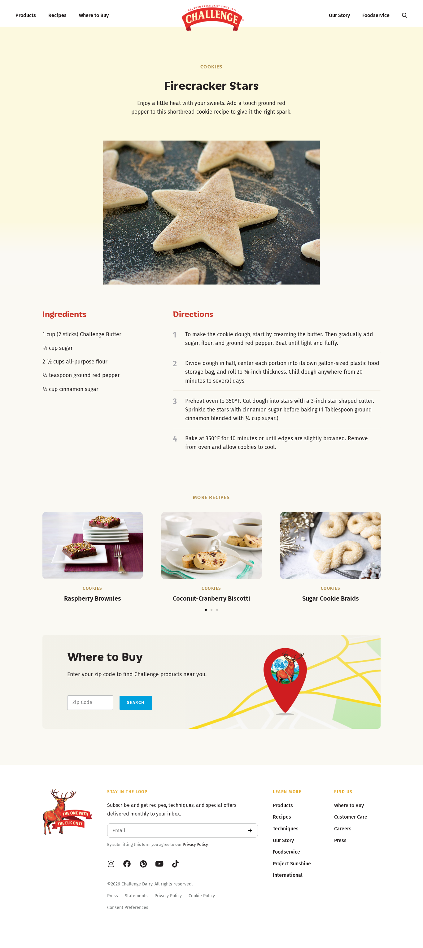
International (288, 875)
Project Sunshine (292, 864)
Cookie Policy (202, 895)
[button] (206, 610)
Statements (136, 895)
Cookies (211, 67)
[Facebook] (127, 864)
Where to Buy (94, 15)
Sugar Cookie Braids (330, 598)
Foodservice (376, 15)
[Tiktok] (175, 864)
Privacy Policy (195, 844)
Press (112, 895)
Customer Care (350, 817)
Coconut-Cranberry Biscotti (211, 598)
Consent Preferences (127, 907)
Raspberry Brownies (92, 598)
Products (25, 15)
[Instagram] (111, 864)
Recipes (57, 15)
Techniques (286, 829)
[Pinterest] (143, 864)
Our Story (339, 15)
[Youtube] (159, 864)
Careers (342, 829)
